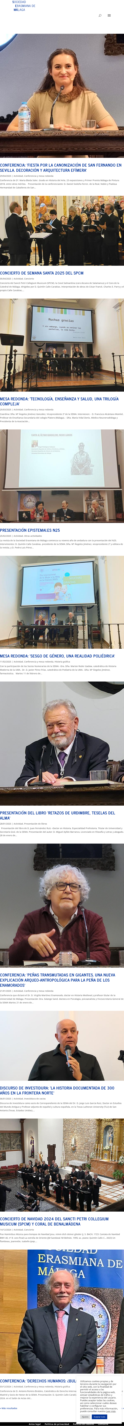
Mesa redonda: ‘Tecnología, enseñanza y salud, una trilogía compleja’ (59, 401)
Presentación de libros (35, 823)
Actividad (18, 175)
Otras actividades (33, 535)
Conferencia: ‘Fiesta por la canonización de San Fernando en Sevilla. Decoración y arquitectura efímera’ (61, 167)
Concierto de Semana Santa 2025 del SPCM (42, 272)
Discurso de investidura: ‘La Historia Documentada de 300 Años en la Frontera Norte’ (57, 1090)
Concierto (29, 278)
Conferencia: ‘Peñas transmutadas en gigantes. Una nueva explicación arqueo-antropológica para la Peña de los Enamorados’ (57, 979)
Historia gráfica (62, 661)
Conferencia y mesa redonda (38, 175)
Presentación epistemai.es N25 (30, 530)
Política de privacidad (57, 1424)
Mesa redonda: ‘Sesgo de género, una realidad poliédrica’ (57, 655)
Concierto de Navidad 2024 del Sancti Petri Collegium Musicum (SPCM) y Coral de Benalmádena (54, 1221)
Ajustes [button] (85, 1416)
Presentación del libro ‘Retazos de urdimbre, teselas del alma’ (57, 815)
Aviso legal (35, 1424)
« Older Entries (7, 1408)
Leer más (111, 1411)
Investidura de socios (35, 1098)
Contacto (103, 1424)
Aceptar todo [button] (99, 1416)
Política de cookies (83, 1424)
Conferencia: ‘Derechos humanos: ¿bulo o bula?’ (48, 1380)
